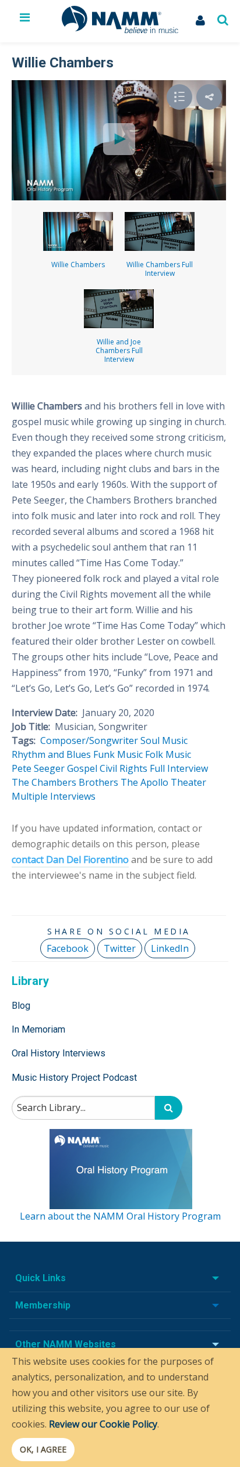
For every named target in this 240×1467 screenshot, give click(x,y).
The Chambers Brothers (65, 782)
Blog (21, 1005)
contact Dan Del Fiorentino (70, 859)
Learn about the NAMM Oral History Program (120, 1216)
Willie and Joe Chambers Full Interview (119, 350)
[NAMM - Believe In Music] (120, 29)
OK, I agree (43, 1449)
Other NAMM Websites (65, 1344)
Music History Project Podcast (74, 1077)
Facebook (68, 948)
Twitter (120, 948)
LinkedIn (170, 948)
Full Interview (179, 768)
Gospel (82, 768)
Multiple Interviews (54, 796)
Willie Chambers (78, 264)
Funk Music (118, 754)
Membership (42, 1305)
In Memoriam (38, 1029)
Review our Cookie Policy (103, 1424)
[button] (209, 97)
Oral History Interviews (58, 1053)
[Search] (168, 1108)
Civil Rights (123, 768)
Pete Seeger (38, 768)
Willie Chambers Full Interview (159, 269)
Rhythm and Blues (51, 754)
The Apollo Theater (163, 782)
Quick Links (40, 1277)
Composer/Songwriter (89, 740)
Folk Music (168, 754)
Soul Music (164, 740)
